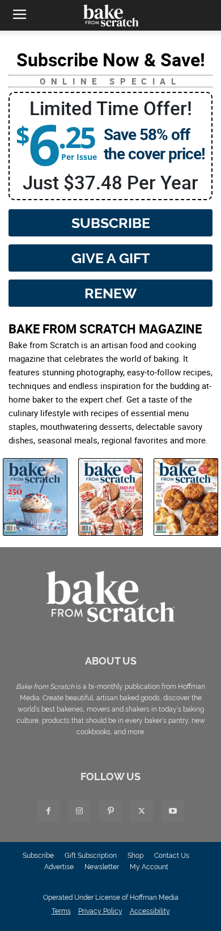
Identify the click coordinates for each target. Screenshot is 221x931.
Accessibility (150, 911)
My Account (149, 867)
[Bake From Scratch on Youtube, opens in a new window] (173, 810)
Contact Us (171, 856)
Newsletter (101, 867)
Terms (61, 911)
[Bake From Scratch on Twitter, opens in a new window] (141, 810)
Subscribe (38, 856)
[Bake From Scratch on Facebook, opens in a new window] (48, 810)
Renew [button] (110, 293)
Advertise (59, 867)
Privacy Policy (100, 911)
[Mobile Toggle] (19, 15)
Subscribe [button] (110, 222)
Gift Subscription (91, 856)
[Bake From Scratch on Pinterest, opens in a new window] (110, 810)
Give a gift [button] (110, 257)
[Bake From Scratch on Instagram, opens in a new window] (79, 810)
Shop (135, 856)
